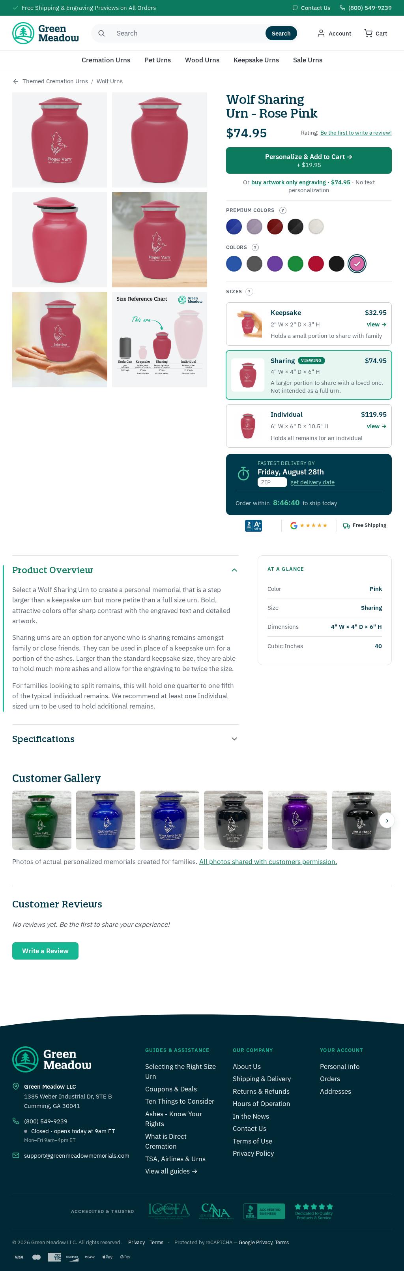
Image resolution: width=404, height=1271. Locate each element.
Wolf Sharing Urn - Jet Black (336, 264)
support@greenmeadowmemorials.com (76, 1155)
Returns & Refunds (261, 1091)
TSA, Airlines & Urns (175, 1159)
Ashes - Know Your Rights (173, 1119)
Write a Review (45, 951)
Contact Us (249, 1128)
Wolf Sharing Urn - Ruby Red (316, 264)
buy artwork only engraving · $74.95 (300, 182)
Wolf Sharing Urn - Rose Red (275, 226)
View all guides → (171, 1171)
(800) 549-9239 (45, 1121)
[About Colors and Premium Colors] (282, 210)
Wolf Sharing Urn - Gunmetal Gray (254, 264)
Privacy (136, 1242)
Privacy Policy (253, 1153)
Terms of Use (252, 1141)
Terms (156, 1242)
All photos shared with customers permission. (268, 861)
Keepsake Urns (256, 60)
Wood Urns (202, 60)
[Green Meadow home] (45, 33)
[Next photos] (387, 820)
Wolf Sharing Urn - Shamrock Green (295, 264)
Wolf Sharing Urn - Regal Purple (254, 226)
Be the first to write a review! (356, 132)
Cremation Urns (106, 60)
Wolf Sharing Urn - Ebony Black (295, 226)
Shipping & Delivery (262, 1078)
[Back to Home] (15, 81)
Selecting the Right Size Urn (180, 1071)
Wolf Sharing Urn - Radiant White (316, 226)
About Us (247, 1066)
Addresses (335, 1091)
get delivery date (312, 482)
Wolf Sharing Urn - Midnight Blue (234, 264)
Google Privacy (255, 1242)
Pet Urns (157, 60)
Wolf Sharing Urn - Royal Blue (234, 226)
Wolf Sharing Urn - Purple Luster (275, 264)
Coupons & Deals (171, 1089)
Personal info (340, 1066)
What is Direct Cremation (166, 1141)
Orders (330, 1078)
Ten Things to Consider (179, 1101)
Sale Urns (307, 60)
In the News (251, 1116)
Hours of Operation (261, 1103)
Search (281, 33)
